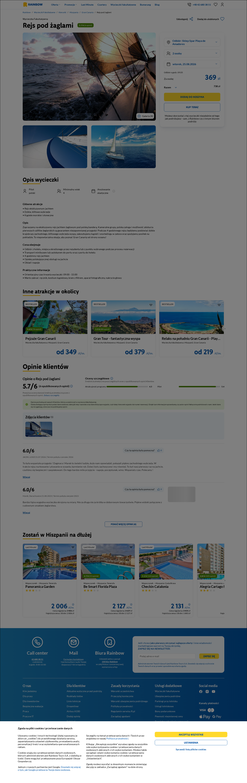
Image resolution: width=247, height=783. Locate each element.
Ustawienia (197, 743)
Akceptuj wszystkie (192, 735)
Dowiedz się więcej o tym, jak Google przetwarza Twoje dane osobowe (49, 768)
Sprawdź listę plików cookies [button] (191, 749)
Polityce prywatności (117, 738)
